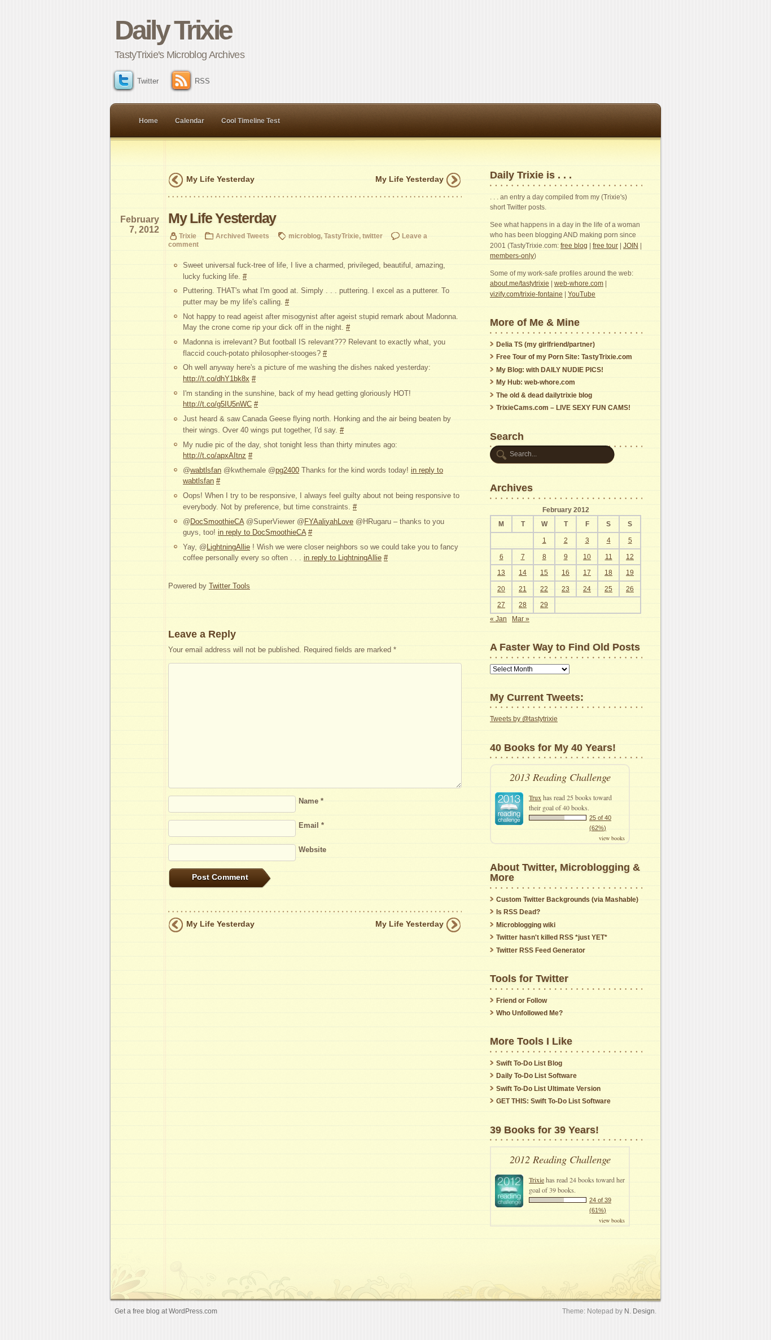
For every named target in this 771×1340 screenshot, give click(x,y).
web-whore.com (578, 283)
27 (501, 605)
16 (566, 573)
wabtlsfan (205, 470)
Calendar (189, 121)
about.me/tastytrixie (519, 283)
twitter (372, 235)
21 (523, 589)
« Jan (498, 619)
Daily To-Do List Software (536, 1076)
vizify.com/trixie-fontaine (526, 294)
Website (312, 849)
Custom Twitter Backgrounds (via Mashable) (567, 899)
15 (544, 573)
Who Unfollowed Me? (529, 1013)
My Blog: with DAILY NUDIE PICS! (549, 370)
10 (587, 557)
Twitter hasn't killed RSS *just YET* (551, 937)
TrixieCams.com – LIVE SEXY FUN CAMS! (563, 408)
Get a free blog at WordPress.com (166, 1311)
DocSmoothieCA (217, 521)
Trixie (187, 235)
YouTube (581, 294)
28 (523, 605)
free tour (605, 246)
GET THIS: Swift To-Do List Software (553, 1101)
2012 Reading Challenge (560, 1159)
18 (608, 573)
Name (311, 801)
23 (566, 589)
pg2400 (287, 470)
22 (544, 589)
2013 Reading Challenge (560, 777)
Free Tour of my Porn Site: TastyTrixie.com (564, 357)
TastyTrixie (341, 235)
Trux (535, 797)
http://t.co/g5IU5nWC (217, 404)
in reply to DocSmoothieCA (262, 532)
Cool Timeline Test (250, 121)
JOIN (630, 246)
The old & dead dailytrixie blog (544, 395)
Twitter (148, 81)
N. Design (639, 1311)
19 (630, 573)
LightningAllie (228, 547)
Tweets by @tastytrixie (524, 719)
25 (608, 589)
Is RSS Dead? (518, 912)
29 (544, 605)
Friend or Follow (521, 1001)
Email (311, 825)
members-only (512, 256)
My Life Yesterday (220, 179)
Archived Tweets (242, 235)
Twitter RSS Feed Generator (540, 950)
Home (148, 121)
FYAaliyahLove (328, 521)
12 (630, 557)
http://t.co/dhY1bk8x (216, 378)
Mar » (520, 619)
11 (608, 557)
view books (612, 838)
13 (501, 573)
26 (630, 589)
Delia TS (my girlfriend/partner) (545, 344)
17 (587, 573)
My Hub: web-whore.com (535, 382)
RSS (202, 81)
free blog (574, 246)
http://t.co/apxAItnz (214, 455)
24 (587, 589)
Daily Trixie (173, 30)
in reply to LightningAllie (343, 557)
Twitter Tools (229, 586)
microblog (304, 235)
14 (523, 573)
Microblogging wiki (525, 925)
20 (501, 589)
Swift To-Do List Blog (529, 1063)
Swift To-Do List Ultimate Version (548, 1089)
